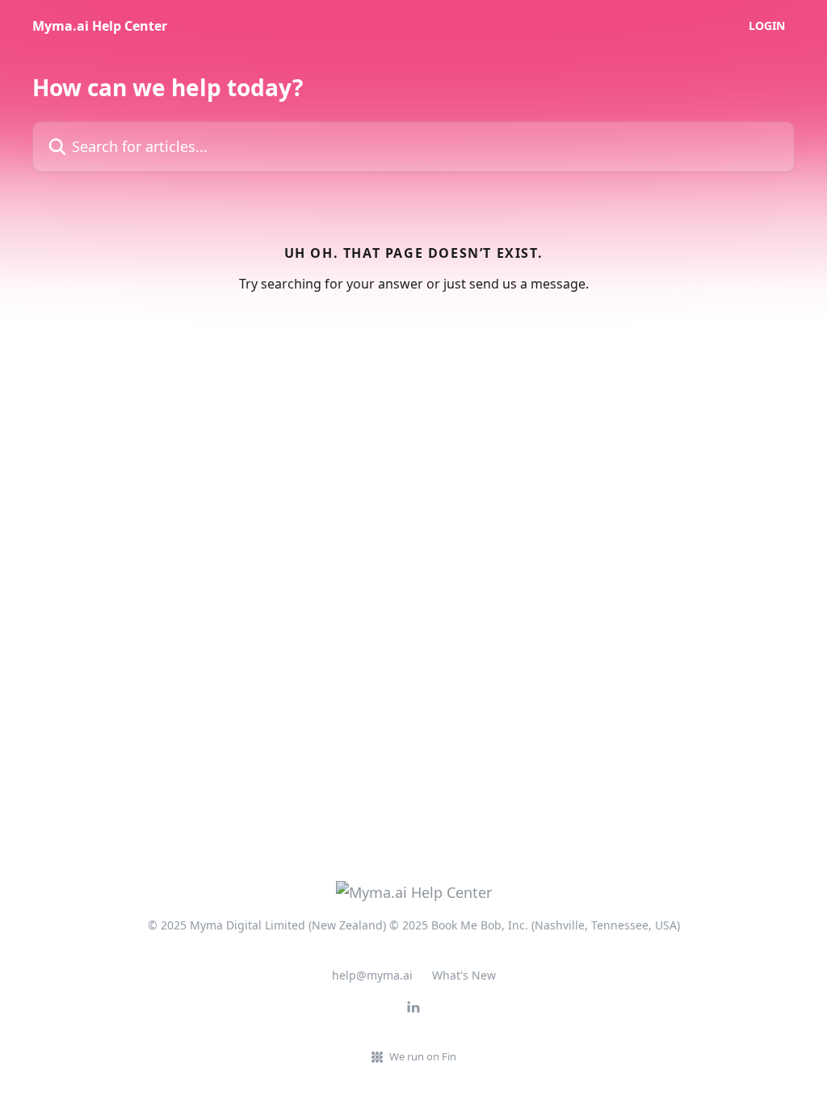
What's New (464, 975)
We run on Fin (422, 1056)
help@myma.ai (372, 975)
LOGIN (767, 26)
